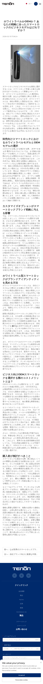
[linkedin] (28, 575)
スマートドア (21, 626)
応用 (21, 604)
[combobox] (8, 649)
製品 (21, 595)
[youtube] (21, 575)
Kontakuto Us (21, 612)
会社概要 (21, 591)
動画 (21, 608)
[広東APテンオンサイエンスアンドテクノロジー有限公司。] (8, 4)
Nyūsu (21, 599)
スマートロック (21, 621)
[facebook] (14, 575)
